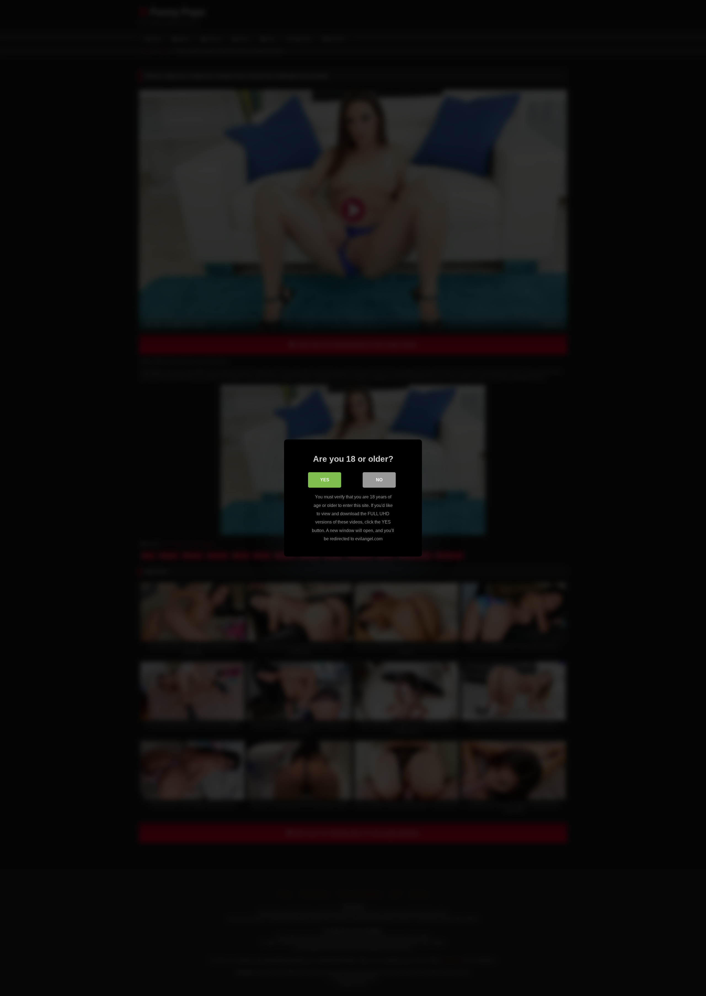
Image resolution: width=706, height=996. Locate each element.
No (379, 479)
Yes (324, 479)
